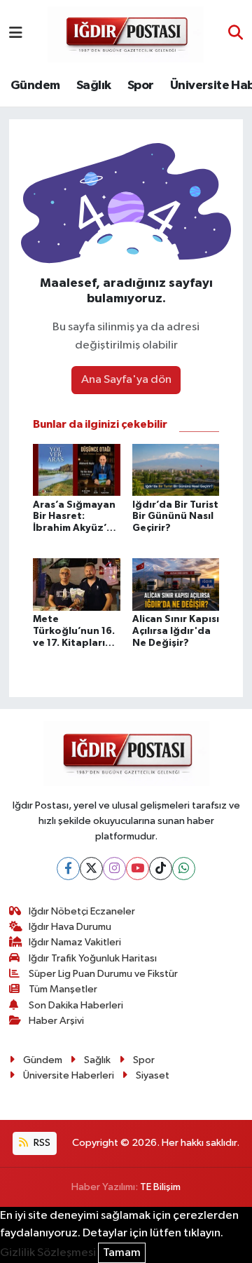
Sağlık (93, 85)
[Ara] (235, 34)
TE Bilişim (160, 1187)
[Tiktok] (160, 868)
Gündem (34, 85)
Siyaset (152, 1075)
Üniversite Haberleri (68, 1075)
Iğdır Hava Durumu (70, 926)
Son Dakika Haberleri (76, 1005)
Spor (140, 85)
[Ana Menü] (15, 34)
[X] (91, 868)
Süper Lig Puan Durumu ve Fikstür (103, 973)
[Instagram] (114, 868)
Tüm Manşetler (63, 989)
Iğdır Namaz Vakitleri (75, 942)
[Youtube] (137, 868)
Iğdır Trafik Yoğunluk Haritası (93, 958)
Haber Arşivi (56, 1020)
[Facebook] (68, 868)
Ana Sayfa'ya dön (126, 380)
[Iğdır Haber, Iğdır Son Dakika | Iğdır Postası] (126, 33)
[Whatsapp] (183, 868)
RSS (40, 1142)
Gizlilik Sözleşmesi (48, 1253)
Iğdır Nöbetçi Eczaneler (82, 911)
